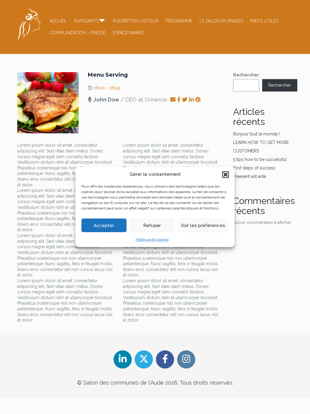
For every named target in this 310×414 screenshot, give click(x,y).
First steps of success (254, 167)
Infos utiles (264, 20)
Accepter (104, 225)
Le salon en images (221, 20)
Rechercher (246, 74)
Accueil (58, 20)
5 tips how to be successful (260, 159)
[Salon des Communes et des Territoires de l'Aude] (29, 25)
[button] (226, 175)
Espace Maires (128, 32)
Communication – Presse (78, 32)
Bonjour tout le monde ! (256, 134)
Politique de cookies (152, 239)
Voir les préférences (203, 225)
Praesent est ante (249, 176)
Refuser (152, 225)
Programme (179, 20)
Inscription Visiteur (135, 20)
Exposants (86, 20)
